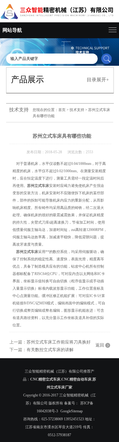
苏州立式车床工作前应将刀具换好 (59, 342)
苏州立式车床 (38, 186)
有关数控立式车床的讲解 (50, 349)
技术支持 (77, 110)
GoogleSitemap (71, 411)
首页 (62, 110)
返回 (100, 345)
